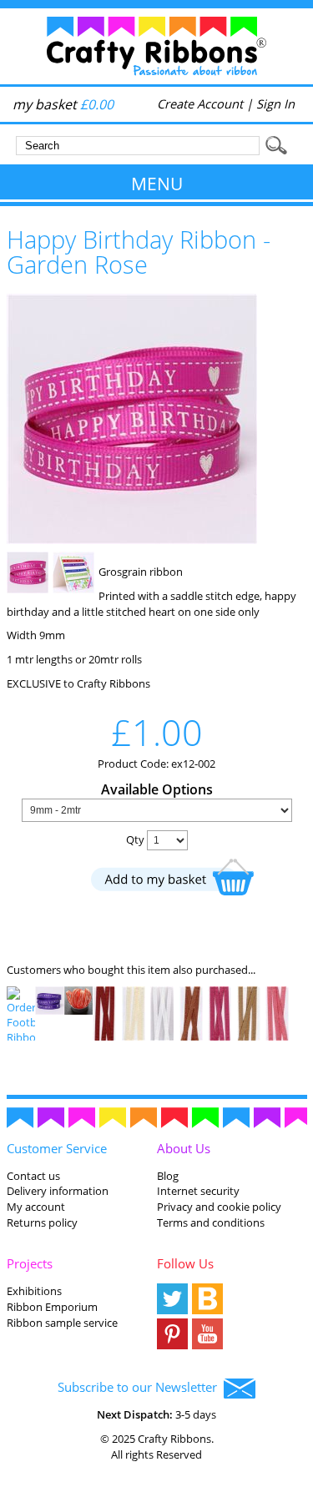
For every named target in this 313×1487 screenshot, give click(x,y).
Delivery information (58, 1190)
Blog (168, 1175)
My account (36, 1206)
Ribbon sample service (62, 1322)
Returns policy (42, 1222)
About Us (183, 1148)
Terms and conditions (211, 1222)
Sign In (275, 103)
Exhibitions (34, 1290)
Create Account (200, 103)
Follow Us (185, 1263)
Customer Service (57, 1148)
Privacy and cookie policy (219, 1206)
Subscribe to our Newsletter (141, 1387)
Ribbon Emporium (52, 1306)
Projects (30, 1263)
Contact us (33, 1175)
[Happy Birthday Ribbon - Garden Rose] (132, 539)
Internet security (198, 1190)
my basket (63, 104)
